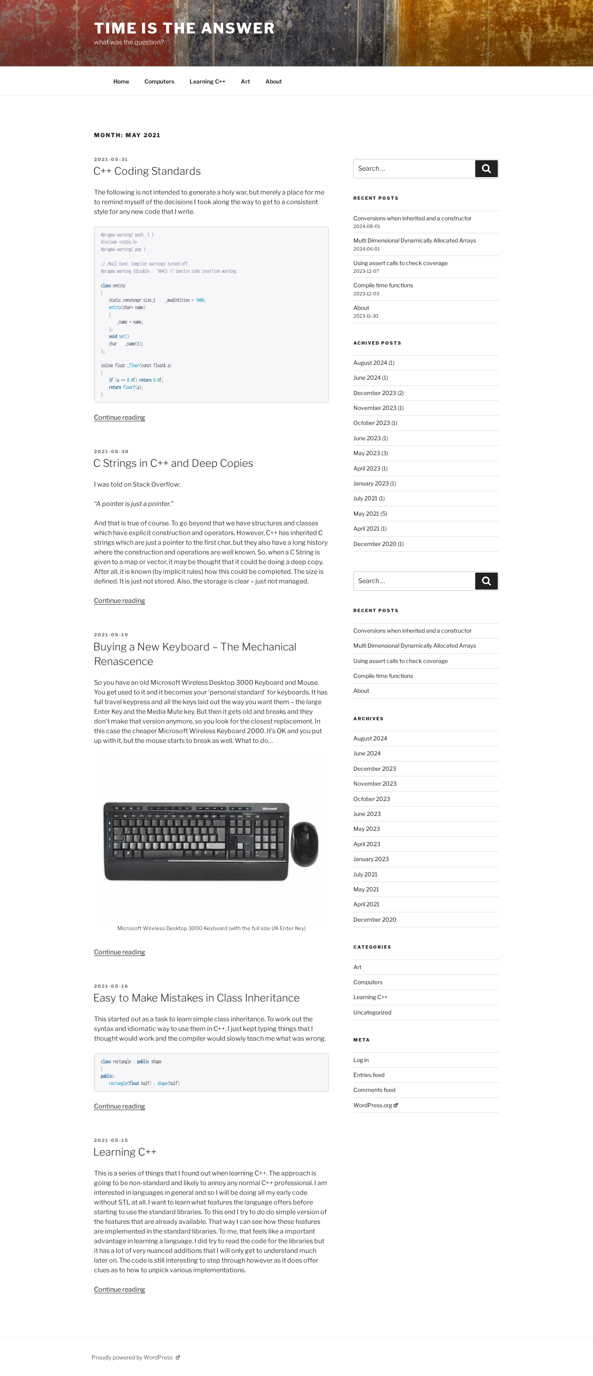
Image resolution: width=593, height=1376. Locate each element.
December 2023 (374, 392)
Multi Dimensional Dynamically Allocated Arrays (414, 240)
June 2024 (367, 377)
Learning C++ (208, 81)
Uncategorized (372, 1012)
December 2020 (375, 543)
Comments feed (374, 1089)
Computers (159, 81)
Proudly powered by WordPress (133, 1357)
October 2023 (371, 422)
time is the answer (185, 28)
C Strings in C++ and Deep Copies (173, 463)
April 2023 (366, 468)
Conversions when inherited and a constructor (412, 218)
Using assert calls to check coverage (400, 262)
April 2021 (366, 528)
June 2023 (367, 438)
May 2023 (366, 453)
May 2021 (366, 513)
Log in (361, 1059)
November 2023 (375, 407)
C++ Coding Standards (147, 171)
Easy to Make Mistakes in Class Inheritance (196, 997)
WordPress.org (372, 1105)
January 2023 (371, 483)
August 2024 (370, 362)
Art (245, 81)
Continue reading (119, 417)
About (273, 81)
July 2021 (365, 498)
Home (121, 81)
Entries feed (368, 1074)
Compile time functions (383, 285)
